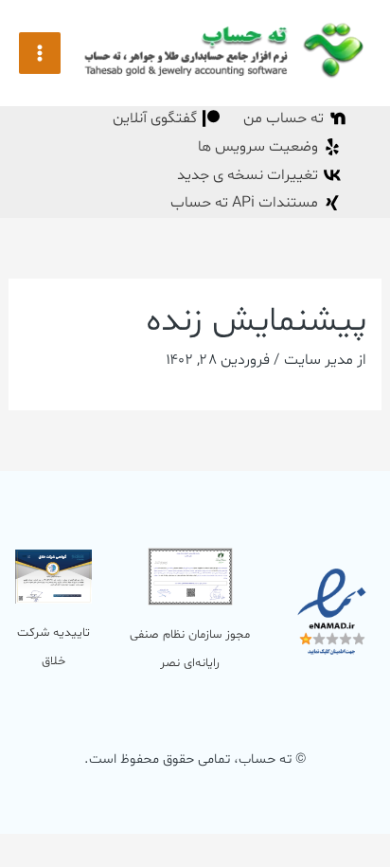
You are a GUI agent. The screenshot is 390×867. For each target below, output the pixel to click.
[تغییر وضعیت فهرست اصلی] (40, 53)
